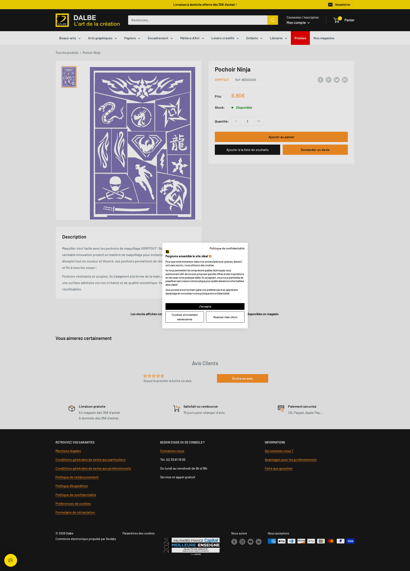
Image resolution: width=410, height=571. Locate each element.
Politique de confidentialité (227, 248)
